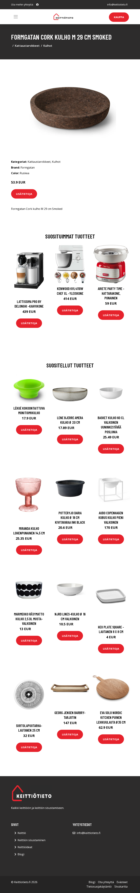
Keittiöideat (25, 847)
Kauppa (119, 17)
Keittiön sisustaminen (31, 840)
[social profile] (37, 4)
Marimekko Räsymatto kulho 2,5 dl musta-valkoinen (29, 619)
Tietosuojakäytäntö (99, 886)
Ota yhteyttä (106, 882)
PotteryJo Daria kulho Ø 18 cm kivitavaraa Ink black (70, 517)
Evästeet (122, 882)
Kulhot (47, 46)
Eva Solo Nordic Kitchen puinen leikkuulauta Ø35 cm (110, 717)
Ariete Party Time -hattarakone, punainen (111, 293)
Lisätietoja (24, 193)
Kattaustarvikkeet (27, 46)
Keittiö (22, 833)
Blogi (21, 854)
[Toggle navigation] (15, 16)
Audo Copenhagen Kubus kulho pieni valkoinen (111, 517)
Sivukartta (121, 886)
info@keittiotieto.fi (117, 4)
